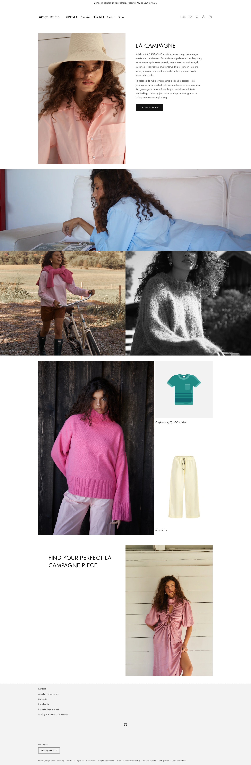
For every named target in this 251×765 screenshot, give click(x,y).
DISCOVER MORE (149, 107)
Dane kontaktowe (179, 760)
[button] (111, 17)
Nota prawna (164, 760)
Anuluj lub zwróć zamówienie (53, 714)
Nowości (159, 530)
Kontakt (42, 688)
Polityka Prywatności (48, 709)
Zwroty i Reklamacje (48, 693)
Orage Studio (50, 760)
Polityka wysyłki (149, 760)
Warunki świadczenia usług (128, 760)
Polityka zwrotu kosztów (85, 760)
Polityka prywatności (106, 760)
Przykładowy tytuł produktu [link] (171, 422)
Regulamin (43, 704)
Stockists (42, 699)
